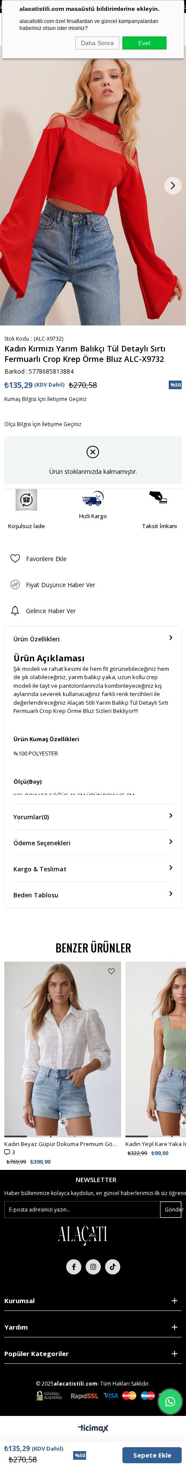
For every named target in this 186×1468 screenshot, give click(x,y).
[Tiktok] (112, 1266)
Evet (144, 42)
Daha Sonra (97, 42)
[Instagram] (93, 1266)
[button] (15, 1136)
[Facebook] (73, 1266)
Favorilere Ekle (111, 971)
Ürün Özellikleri (36, 639)
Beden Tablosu (35, 895)
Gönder (173, 1209)
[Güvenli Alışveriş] (109, 1396)
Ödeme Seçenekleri (42, 843)
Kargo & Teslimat (40, 869)
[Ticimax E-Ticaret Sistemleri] (93, 1429)
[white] (82, 1235)
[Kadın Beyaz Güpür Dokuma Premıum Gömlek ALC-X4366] (62, 1049)
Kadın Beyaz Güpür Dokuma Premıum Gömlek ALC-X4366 (62, 1144)
